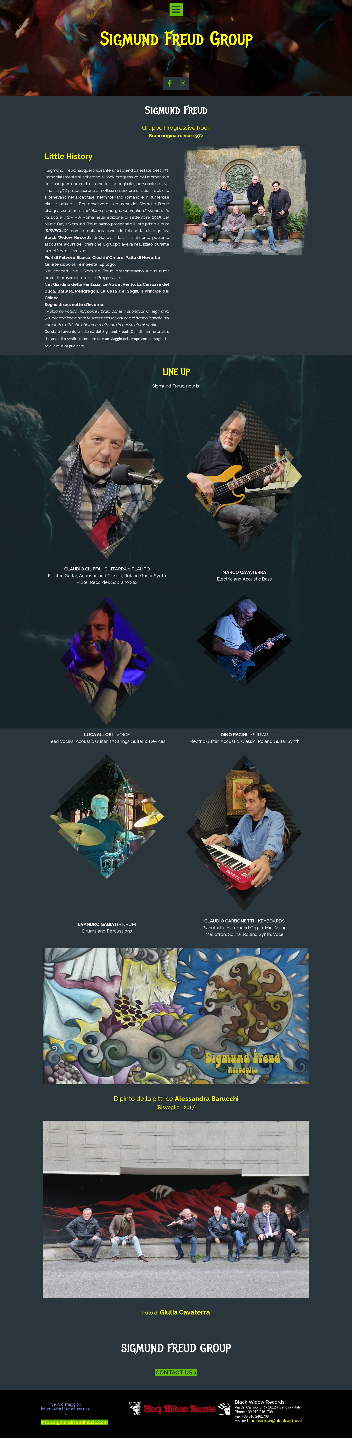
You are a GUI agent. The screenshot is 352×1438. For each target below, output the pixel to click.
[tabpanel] (174, 65)
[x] (182, 83)
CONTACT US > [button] (176, 1372)
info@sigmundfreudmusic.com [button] (74, 1422)
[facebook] (169, 83)
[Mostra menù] (176, 9)
